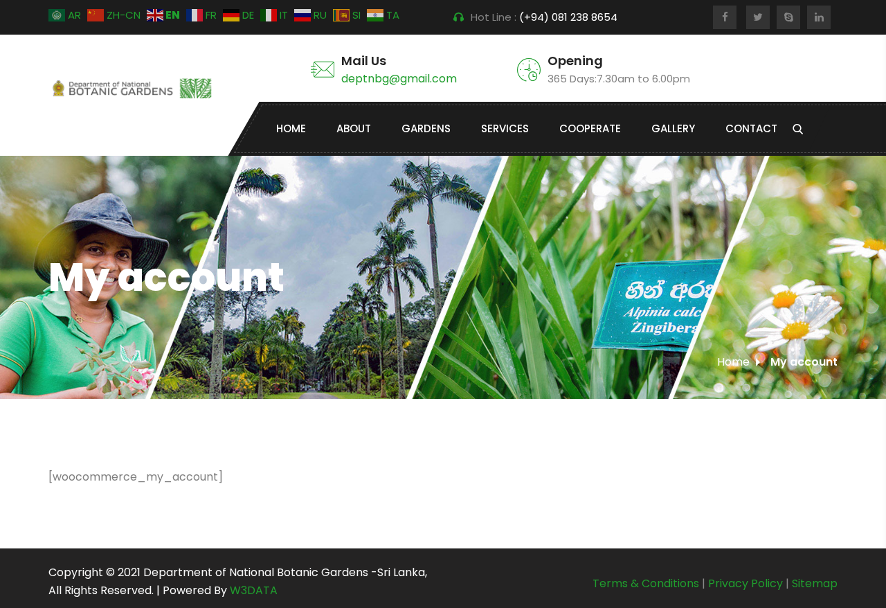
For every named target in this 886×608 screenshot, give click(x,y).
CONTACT (751, 128)
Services (505, 128)
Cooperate (590, 128)
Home (291, 128)
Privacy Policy (745, 583)
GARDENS (426, 128)
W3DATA (254, 590)
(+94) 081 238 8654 (569, 17)
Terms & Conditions (646, 583)
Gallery (673, 128)
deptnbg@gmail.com (399, 79)
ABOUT (353, 128)
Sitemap (815, 583)
